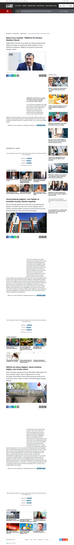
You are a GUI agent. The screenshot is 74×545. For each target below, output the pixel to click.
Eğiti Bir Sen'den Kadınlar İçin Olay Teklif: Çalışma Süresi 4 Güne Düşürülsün (36, 11)
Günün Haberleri (16, 1)
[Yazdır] (18, 75)
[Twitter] (10, 75)
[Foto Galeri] (67, 1)
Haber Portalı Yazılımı (12, 543)
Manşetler (10, 1)
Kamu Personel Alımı (50, 5)
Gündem (24, 5)
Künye (31, 539)
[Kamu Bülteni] (9, 6)
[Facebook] (7, 75)
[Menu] (60, 6)
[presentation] (10, 11)
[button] (40, 75)
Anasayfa (27, 539)
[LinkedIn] (12, 75)
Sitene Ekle (25, 1)
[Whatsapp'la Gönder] (15, 75)
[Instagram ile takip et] (63, 539)
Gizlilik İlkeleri (40, 539)
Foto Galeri (18, 5)
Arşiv (21, 1)
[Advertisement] (37, 23)
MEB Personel (40, 5)
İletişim (35, 539)
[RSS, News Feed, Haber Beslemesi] (66, 539)
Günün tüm (64, 11)
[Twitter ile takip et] (60, 539)
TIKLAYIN (30, 158)
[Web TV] (64, 1)
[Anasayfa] (6, 1)
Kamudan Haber (32, 5)
